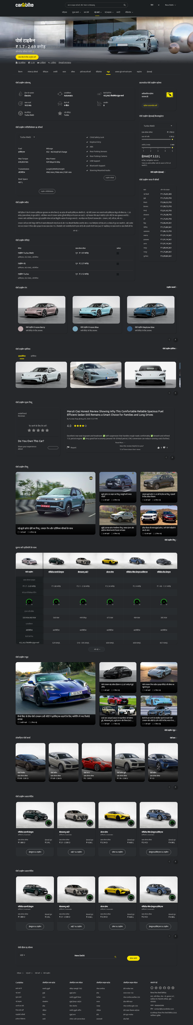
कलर (64, 72)
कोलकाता (146, 215)
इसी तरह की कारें (85, 72)
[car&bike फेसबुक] (164, 988)
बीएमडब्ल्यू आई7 (83, 572)
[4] (165, 151)
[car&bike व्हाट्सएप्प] (172, 988)
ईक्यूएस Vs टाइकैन (35, 852)
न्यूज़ (108, 72)
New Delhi (169, 5)
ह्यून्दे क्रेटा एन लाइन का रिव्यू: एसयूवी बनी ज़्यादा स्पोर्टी (116, 495)
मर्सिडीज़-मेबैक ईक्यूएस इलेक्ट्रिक (137, 572)
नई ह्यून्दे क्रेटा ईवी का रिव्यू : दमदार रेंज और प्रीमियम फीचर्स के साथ (45, 528)
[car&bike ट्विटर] (156, 988)
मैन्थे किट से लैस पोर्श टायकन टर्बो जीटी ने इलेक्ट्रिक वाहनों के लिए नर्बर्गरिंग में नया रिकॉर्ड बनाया (54, 717)
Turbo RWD (29, 115)
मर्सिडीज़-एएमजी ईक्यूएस (56, 572)
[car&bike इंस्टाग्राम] (160, 988)
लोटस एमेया (110, 572)
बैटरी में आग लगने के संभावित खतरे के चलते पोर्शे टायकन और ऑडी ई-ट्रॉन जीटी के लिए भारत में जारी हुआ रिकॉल (158, 719)
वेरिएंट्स (45, 72)
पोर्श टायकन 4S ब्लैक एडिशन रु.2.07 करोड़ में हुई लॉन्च (117, 685)
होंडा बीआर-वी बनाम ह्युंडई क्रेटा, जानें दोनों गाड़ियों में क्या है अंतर (158, 529)
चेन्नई (145, 211)
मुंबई (145, 198)
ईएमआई (149, 72)
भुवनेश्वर (146, 256)
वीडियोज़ (99, 72)
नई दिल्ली (146, 194)
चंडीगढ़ (145, 227)
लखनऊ (146, 235)
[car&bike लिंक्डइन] (168, 988)
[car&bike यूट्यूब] (151, 988)
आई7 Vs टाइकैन (76, 852)
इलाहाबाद (146, 240)
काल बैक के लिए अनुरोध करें (27, 57)
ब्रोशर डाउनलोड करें (150, 105)
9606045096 (159, 1005)
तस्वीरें (55, 72)
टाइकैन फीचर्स (110, 178)
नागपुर (145, 252)
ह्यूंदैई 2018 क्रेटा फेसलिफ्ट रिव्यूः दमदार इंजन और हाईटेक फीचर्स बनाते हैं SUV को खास (117, 529)
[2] (150, 151)
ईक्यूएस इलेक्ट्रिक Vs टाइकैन (158, 852)
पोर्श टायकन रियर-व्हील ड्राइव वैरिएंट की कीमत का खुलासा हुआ (158, 685)
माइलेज (139, 72)
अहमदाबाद (146, 231)
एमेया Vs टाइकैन (117, 852)
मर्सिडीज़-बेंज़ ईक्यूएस (164, 572)
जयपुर (145, 248)
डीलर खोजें (133, 958)
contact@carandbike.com (164, 1009)
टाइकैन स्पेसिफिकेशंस (47, 191)
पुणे (144, 219)
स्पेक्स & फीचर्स (33, 72)
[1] (143, 151)
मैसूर (145, 223)
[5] (172, 151)
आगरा (145, 244)
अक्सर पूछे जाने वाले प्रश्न (123, 72)
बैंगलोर (145, 202)
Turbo (66, 115)
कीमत (73, 72)
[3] (157, 151)
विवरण (20, 72)
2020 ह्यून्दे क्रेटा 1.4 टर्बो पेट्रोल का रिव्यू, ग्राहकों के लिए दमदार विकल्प (158, 495)
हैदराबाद (146, 206)
